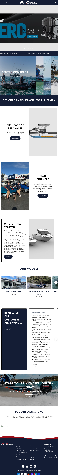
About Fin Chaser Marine (21, 453)
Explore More (15, 138)
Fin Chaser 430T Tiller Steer (39, 293)
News (17, 457)
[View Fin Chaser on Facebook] (23, 466)
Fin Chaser (20, 470)
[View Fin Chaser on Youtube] (31, 466)
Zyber (40, 470)
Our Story (8, 256)
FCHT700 (34, 366)
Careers (32, 455)
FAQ (31, 452)
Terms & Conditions (33, 445)
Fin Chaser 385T (13, 291)
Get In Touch (29, 396)
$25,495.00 (39, 297)
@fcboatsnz (43, 417)
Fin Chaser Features (19, 447)
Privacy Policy (34, 448)
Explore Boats (20, 444)
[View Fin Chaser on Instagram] (27, 466)
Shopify (31, 470)
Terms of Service (21, 459)
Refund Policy (34, 450)
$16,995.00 (13, 294)
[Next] (55, 282)
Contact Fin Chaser (33, 458)
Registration (20, 450)
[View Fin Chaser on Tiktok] (35, 466)
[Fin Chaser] (29, 2)
